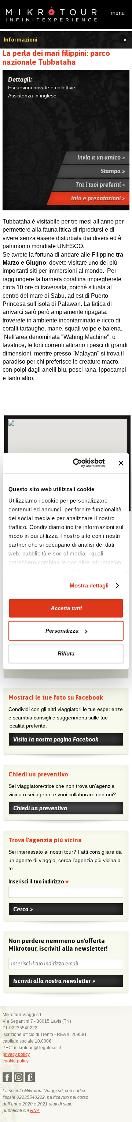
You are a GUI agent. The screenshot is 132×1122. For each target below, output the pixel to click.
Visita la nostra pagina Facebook (55, 739)
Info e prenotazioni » (98, 198)
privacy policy (16, 1054)
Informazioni (20, 39)
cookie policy (16, 1061)
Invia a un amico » (101, 157)
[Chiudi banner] (121, 463)
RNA (35, 1110)
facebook (7, 1077)
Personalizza (61, 631)
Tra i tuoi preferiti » (100, 184)
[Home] (51, 13)
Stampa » (113, 171)
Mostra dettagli (89, 585)
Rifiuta (66, 653)
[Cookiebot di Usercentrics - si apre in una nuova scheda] (77, 463)
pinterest (30, 1077)
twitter (18, 1077)
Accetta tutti (66, 608)
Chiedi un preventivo (40, 808)
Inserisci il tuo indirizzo (36, 882)
